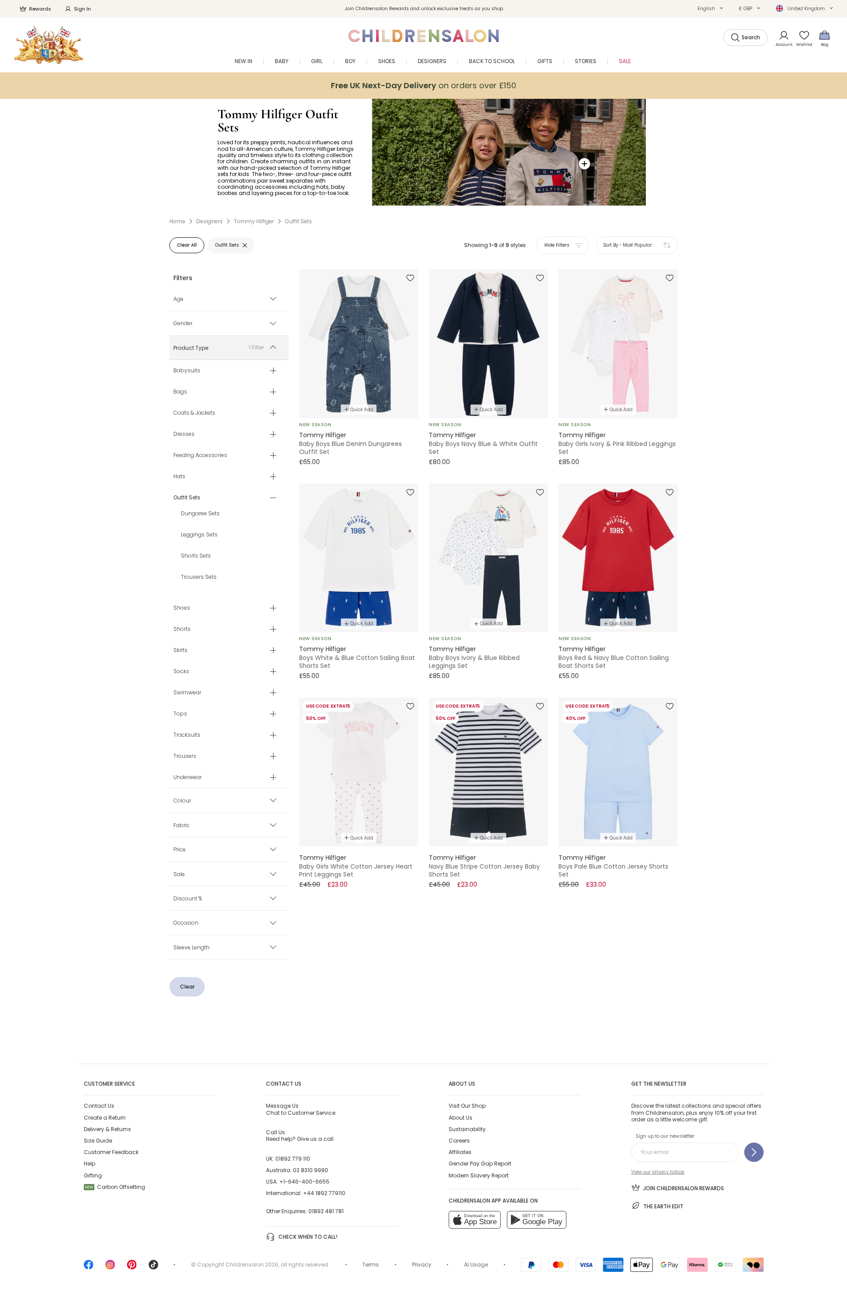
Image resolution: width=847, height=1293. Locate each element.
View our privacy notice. (658, 1172)
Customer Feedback (111, 1152)
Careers (459, 1140)
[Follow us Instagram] (110, 1267)
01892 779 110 (292, 1158)
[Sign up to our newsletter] (754, 1152)
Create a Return (105, 1117)
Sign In (82, 8)
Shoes (181, 608)
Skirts (180, 650)
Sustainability (467, 1129)
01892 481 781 (326, 1211)
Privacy (421, 1264)
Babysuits (186, 371)
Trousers (184, 756)
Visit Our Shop (467, 1105)
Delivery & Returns (107, 1129)
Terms (370, 1264)
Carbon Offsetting (115, 1187)
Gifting (93, 1175)
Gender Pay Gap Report (480, 1163)
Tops (180, 714)
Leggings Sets (199, 535)
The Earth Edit (663, 1206)
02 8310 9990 (310, 1170)
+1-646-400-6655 (304, 1181)
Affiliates (460, 1152)
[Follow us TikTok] (153, 1267)
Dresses (184, 434)
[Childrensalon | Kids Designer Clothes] (48, 45)
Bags (180, 392)
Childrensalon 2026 (251, 1264)
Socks (181, 671)
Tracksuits (186, 735)
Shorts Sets (196, 556)
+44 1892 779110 (324, 1193)
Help (89, 1163)
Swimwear (187, 693)
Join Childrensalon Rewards (683, 1188)
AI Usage (476, 1264)
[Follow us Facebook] (89, 1267)
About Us (460, 1117)
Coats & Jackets (194, 413)
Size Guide (98, 1140)
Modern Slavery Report (479, 1175)
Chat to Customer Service (300, 1109)
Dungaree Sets (200, 513)
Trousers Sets (199, 577)
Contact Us (99, 1105)
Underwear (187, 777)
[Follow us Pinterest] (132, 1267)
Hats (179, 476)
